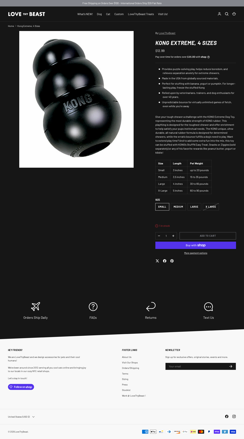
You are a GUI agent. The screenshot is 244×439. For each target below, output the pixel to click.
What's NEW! (85, 13)
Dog (99, 13)
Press (125, 384)
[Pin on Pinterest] (172, 261)
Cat (108, 13)
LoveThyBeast (167, 32)
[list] (76, 99)
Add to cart (208, 235)
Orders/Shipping (130, 368)
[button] (234, 14)
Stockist (126, 390)
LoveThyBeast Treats (141, 13)
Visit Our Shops (130, 362)
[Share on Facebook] (164, 261)
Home (11, 26)
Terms (125, 373)
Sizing (125, 379)
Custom (119, 13)
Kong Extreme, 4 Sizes (28, 26)
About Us (126, 357)
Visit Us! (163, 13)
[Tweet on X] (157, 261)
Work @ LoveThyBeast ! (134, 395)
